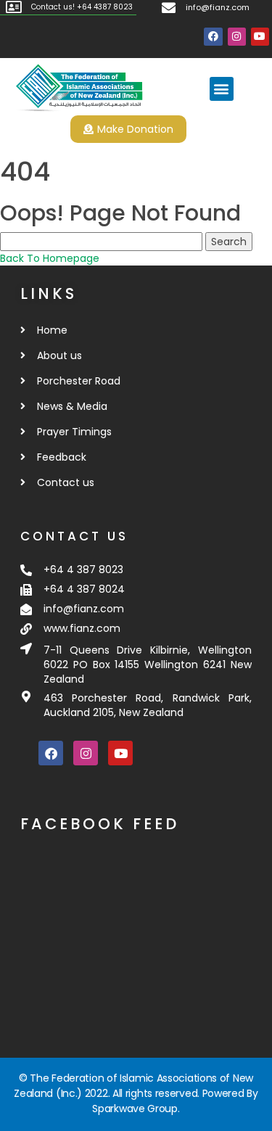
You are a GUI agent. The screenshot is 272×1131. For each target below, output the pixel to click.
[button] (222, 89)
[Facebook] (213, 37)
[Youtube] (260, 37)
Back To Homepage (49, 258)
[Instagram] (237, 37)
